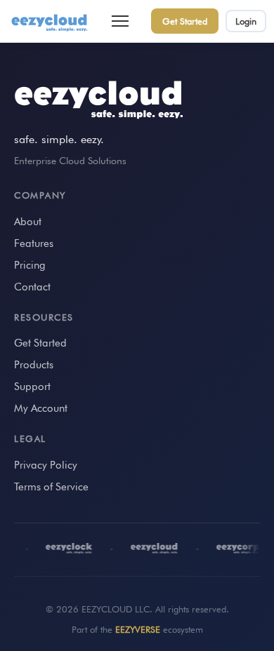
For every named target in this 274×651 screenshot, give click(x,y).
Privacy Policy (45, 465)
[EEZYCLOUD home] (50, 21)
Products (33, 364)
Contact (32, 287)
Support (32, 386)
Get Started (184, 21)
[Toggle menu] (120, 21)
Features (33, 243)
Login (245, 21)
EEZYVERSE (137, 629)
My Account (40, 408)
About (27, 221)
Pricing (30, 265)
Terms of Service (51, 487)
